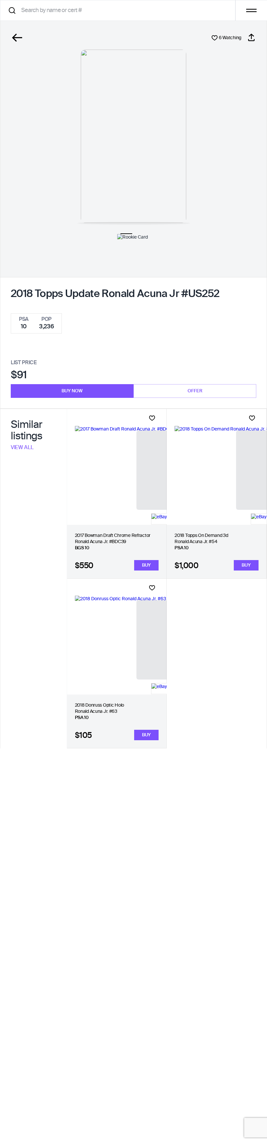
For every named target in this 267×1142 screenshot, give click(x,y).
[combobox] (120, 10)
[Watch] (152, 418)
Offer (195, 391)
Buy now (72, 391)
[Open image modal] (133, 136)
